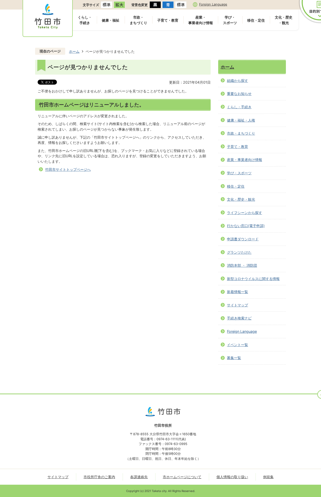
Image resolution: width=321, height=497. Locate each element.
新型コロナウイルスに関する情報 (253, 279)
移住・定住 (256, 20)
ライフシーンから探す (244, 212)
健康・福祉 (110, 20)
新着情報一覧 (237, 292)
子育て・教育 (167, 20)
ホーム (74, 51)
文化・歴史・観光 (283, 20)
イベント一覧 (237, 345)
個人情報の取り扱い (232, 477)
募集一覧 (234, 358)
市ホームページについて (182, 477)
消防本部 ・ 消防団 (242, 265)
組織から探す (237, 80)
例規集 (268, 477)
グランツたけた (239, 252)
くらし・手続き (85, 20)
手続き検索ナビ (239, 318)
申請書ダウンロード (243, 239)
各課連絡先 (139, 477)
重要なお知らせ (239, 93)
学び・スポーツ (230, 20)
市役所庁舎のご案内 (99, 477)
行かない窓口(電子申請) (246, 226)
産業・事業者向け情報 (200, 20)
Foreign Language (213, 4)
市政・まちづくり (138, 20)
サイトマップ (237, 305)
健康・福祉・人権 (241, 120)
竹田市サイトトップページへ (68, 169)
